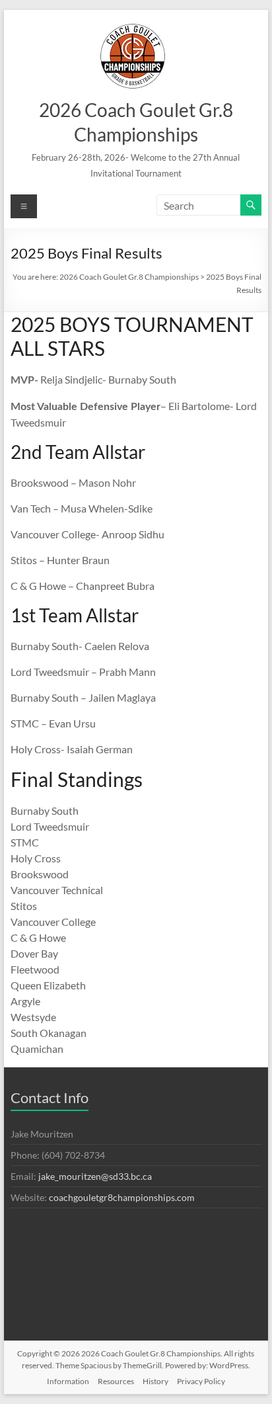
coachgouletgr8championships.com (122, 1197)
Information (68, 1381)
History (155, 1381)
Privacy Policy (201, 1381)
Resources (116, 1381)
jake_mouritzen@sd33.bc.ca (95, 1176)
